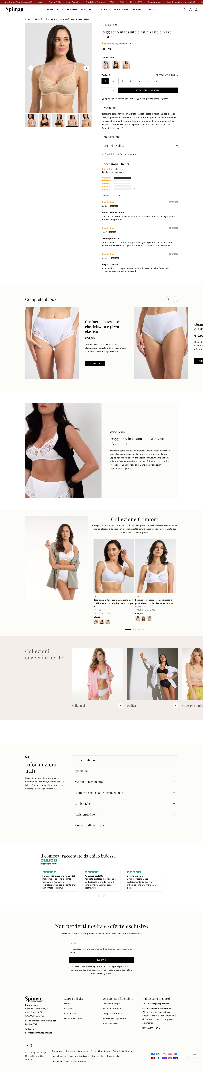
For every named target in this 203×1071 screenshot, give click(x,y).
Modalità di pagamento (114, 1018)
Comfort (38, 19)
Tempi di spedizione (112, 1013)
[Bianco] (106, 64)
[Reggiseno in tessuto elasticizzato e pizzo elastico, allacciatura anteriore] (155, 566)
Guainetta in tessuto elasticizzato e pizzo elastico (102, 326)
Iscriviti (101, 959)
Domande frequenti (73, 1018)
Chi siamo (57, 1051)
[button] (108, 43)
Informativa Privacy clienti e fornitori (69, 1061)
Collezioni (69, 1008)
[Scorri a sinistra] (31, 68)
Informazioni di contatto (76, 1051)
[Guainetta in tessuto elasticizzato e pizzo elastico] (52, 343)
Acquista (95, 363)
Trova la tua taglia (112, 1003)
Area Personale (167, 1015)
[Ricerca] (185, 9)
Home (27, 19)
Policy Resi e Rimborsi (123, 1051)
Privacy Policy (114, 1056)
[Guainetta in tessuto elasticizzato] (161, 343)
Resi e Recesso (110, 1023)
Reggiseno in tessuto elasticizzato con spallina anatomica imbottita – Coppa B (113, 603)
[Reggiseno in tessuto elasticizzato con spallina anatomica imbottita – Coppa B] (114, 566)
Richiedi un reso (151, 1027)
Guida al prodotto (112, 1008)
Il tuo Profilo (70, 1013)
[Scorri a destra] (86, 68)
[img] (108, 202)
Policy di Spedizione (100, 1051)
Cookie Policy (97, 1056)
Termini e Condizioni (79, 1056)
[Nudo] (126, 64)
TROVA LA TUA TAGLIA (167, 75)
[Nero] (116, 64)
